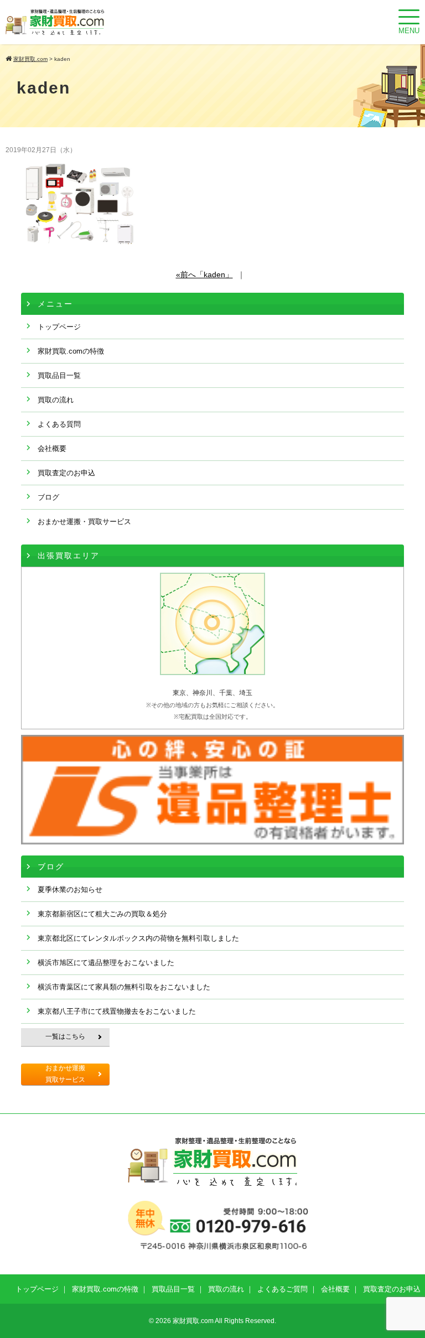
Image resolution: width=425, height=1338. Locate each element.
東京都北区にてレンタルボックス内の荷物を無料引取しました (138, 938)
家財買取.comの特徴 (71, 351)
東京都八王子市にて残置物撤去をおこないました (117, 1011)
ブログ (48, 497)
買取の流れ (56, 400)
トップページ (59, 327)
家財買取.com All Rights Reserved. (224, 1321)
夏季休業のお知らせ (70, 889)
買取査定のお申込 (66, 473)
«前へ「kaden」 (204, 274)
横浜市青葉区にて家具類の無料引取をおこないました (124, 987)
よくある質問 (59, 424)
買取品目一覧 (59, 375)
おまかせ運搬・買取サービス (84, 521)
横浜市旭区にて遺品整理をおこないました (106, 962)
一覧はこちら (65, 1036)
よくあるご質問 (282, 1289)
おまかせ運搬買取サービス (65, 1074)
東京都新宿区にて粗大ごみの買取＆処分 (102, 914)
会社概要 (52, 448)
